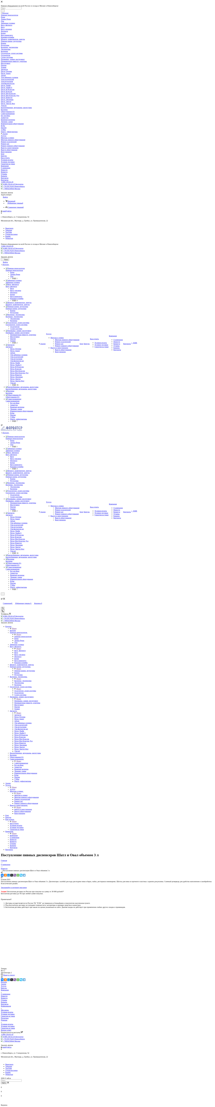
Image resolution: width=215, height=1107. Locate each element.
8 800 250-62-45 (7, 182)
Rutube (8, 236)
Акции (3, 984)
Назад (14, 628)
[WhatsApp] (18, 875)
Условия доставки (8, 1014)
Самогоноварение (21, 763)
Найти (4, 1083)
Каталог (13, 630)
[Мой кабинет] (2, 597)
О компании (5, 994)
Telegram (8, 230)
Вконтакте (9, 228)
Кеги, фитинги (20, 651)
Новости (4, 996)
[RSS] (1, 877)
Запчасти (17, 715)
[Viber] (14, 875)
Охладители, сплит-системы (25, 691)
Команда (4, 998)
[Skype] (21, 875)
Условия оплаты (7, 1012)
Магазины (5, 1010)
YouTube (8, 232)
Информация (6, 1006)
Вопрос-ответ (6, 1030)
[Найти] (3, 10)
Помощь (4, 1020)
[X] (11, 875)
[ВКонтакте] (2, 875)
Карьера (4, 1002)
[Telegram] (24, 875)
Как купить (14, 823)
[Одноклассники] (5, 875)
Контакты (4, 1004)
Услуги (12, 789)
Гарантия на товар (8, 1016)
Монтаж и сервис (21, 795)
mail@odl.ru (7, 211)
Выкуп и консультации (23, 809)
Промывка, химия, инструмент (26, 701)
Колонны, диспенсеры (22, 681)
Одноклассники (11, 234)
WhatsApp (9, 238)
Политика (5, 1018)
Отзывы (4, 1000)
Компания (14, 835)
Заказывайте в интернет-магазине (14, 887)
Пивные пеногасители (23, 636)
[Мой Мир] (8, 875)
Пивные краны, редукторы (24, 671)
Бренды (4, 988)
